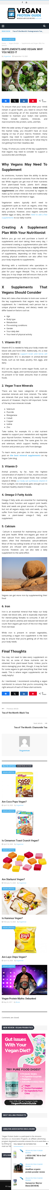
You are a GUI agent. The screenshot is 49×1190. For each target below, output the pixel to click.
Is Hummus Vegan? (12, 918)
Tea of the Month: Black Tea (15, 713)
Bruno (18, 1002)
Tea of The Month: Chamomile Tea (30, 727)
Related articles (9, 766)
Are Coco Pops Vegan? (14, 801)
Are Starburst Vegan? (13, 879)
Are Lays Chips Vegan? (14, 957)
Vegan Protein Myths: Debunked (19, 998)
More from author (24, 766)
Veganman (7, 56)
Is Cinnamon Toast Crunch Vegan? (20, 840)
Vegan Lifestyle (8, 39)
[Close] (46, 1144)
